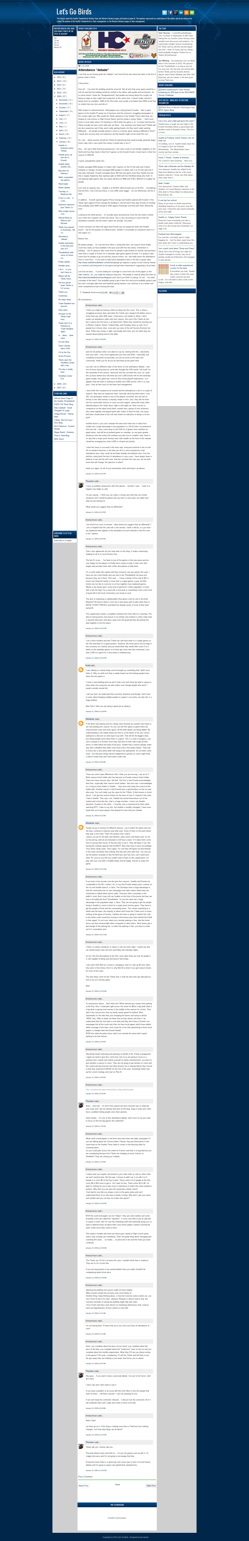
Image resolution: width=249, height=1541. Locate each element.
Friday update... (65, 262)
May (61, 126)
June (61, 123)
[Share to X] (119, 292)
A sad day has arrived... (168, 200)
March (62, 134)
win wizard (144, 1537)
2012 (59, 85)
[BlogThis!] (116, 292)
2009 (59, 96)
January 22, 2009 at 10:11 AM (96, 869)
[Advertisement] (169, 361)
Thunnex (90, 481)
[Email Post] (110, 292)
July (61, 119)
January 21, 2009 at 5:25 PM (96, 512)
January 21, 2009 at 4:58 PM (96, 339)
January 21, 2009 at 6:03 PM (96, 539)
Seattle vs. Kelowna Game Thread (66, 148)
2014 (59, 77)
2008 (59, 384)
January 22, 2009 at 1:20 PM (96, 1042)
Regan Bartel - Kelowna (64, 432)
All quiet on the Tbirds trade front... (65, 317)
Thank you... (64, 292)
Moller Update (64, 188)
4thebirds (90, 719)
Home (117, 1485)
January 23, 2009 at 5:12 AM (96, 1334)
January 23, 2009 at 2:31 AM (96, 1313)
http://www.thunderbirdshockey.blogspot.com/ (97, 277)
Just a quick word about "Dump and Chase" (176, 248)
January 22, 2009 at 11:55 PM (96, 1203)
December (63, 100)
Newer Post (83, 1486)
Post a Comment (85, 1477)
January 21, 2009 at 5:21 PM (96, 474)
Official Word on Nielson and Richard (65, 220)
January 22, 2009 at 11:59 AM (96, 991)
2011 (59, 89)
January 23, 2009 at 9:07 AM (96, 1363)
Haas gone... (64, 310)
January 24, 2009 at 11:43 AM (96, 1435)
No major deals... (66, 300)
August (62, 115)
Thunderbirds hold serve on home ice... (66, 255)
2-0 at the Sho (64, 352)
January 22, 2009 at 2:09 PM (96, 1077)
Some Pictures (65, 356)
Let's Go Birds (74, 11)
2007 (59, 388)
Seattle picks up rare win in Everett (65, 157)
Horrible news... (65, 266)
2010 (59, 93)
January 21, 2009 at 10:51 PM (96, 658)
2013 (59, 81)
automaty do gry (57, 1)
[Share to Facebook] (123, 292)
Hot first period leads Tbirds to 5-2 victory (66, 285)
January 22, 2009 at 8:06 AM (96, 762)
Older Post (151, 1486)
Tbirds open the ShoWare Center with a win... (66, 363)
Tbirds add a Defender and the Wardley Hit (176, 166)
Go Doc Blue (64, 342)
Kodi (88, 665)
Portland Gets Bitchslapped (169, 234)
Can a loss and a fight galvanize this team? (176, 121)
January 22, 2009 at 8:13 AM (96, 815)
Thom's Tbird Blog (61, 435)
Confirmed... (64, 296)
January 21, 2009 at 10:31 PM (96, 628)
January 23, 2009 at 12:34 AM (96, 1278)
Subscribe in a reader (63, 540)
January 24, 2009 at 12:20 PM (96, 1470)
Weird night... (64, 184)
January (62, 142)
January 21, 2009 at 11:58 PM (96, 711)
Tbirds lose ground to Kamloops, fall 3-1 (67, 230)
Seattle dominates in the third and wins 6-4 (66, 246)
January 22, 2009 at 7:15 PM (96, 1126)
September (64, 111)
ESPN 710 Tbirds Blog (63, 404)
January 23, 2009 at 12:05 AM (96, 1248)
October (62, 107)
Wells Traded (163, 183)
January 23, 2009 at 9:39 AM (96, 1408)
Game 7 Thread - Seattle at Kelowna (173, 158)
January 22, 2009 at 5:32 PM (96, 1093)
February (63, 138)
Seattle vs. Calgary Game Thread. (172, 217)
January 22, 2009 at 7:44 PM (96, 1162)
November (63, 104)
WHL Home (59, 439)
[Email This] (113, 292)
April (61, 130)
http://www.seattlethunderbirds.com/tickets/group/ (98, 262)
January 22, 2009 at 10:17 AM (96, 934)
